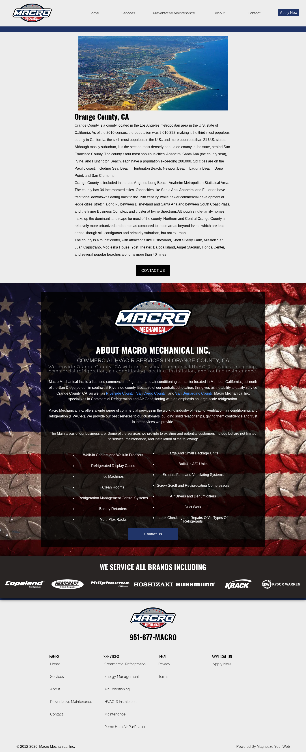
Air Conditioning (117, 689)
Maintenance (114, 714)
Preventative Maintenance (174, 13)
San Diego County (151, 393)
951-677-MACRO (153, 637)
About (220, 13)
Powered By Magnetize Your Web (263, 746)
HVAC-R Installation (120, 702)
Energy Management (121, 676)
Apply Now (222, 664)
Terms (163, 676)
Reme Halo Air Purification (125, 727)
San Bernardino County (193, 393)
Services (57, 676)
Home (94, 13)
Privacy (164, 664)
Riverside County (120, 393)
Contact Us (153, 270)
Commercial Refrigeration (125, 664)
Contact (254, 13)
